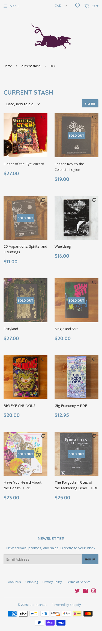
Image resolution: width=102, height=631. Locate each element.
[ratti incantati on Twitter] (77, 591)
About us (14, 582)
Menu (14, 6)
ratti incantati (37, 604)
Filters (90, 103)
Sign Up (90, 559)
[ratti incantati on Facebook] (85, 591)
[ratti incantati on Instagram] (93, 591)
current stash (31, 66)
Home (8, 66)
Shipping (31, 582)
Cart (94, 6)
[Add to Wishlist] (43, 118)
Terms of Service (78, 582)
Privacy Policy (52, 582)
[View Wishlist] (77, 5)
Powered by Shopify (66, 604)
